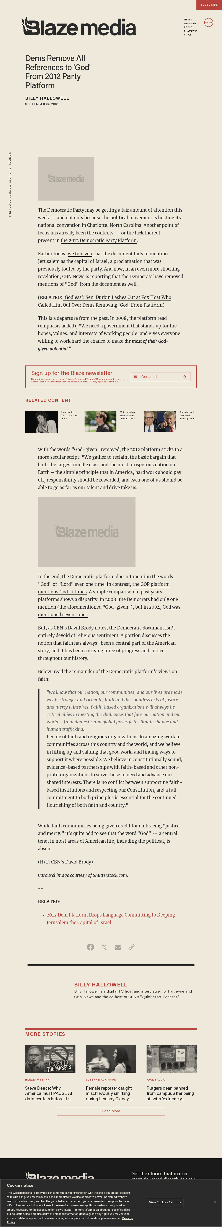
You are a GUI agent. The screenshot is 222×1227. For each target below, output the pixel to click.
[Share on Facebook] (90, 947)
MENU (208, 23)
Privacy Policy (73, 379)
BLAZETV (190, 31)
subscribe (209, 4)
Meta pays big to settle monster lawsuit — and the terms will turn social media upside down (128, 415)
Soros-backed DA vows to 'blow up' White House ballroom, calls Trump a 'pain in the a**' (188, 415)
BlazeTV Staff (37, 1080)
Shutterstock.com (110, 875)
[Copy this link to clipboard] (131, 947)
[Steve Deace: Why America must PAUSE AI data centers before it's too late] (50, 1058)
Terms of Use (93, 379)
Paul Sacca (156, 1080)
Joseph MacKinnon (101, 1080)
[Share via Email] (117, 947)
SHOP (188, 35)
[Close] (215, 1202)
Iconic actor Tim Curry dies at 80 (69, 415)
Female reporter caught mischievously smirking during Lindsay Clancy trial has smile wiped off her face (109, 1094)
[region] (111, 1203)
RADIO (188, 27)
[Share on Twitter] (104, 947)
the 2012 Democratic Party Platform (99, 240)
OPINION (190, 23)
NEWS (188, 19)
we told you (80, 253)
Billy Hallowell (47, 98)
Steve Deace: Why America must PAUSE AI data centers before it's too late (48, 1094)
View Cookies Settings (165, 1202)
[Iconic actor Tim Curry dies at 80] (41, 421)
